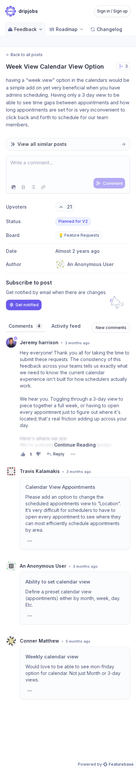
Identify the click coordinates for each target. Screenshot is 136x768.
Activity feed (66, 326)
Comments (24, 326)
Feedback (25, 29)
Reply (58, 453)
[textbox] (68, 169)
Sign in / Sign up (112, 11)
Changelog (109, 29)
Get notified (27, 304)
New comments (111, 327)
